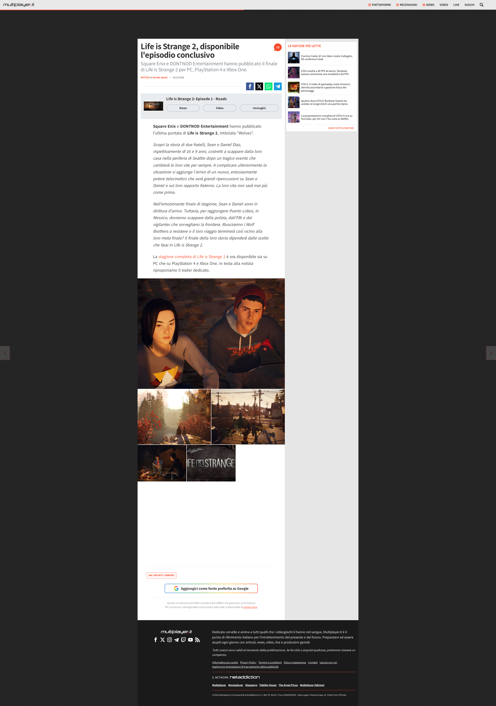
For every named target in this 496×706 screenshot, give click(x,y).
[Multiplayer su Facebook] (155, 639)
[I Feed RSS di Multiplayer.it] (197, 639)
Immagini (259, 108)
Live (456, 5)
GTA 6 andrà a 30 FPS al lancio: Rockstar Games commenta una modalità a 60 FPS (325, 72)
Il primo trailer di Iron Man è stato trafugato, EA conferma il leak (327, 57)
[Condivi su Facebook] (250, 86)
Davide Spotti (160, 77)
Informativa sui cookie (225, 662)
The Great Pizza (288, 685)
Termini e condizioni (270, 662)
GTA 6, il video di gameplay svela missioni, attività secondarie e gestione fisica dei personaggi (326, 87)
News (183, 108)
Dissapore (251, 685)
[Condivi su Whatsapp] (268, 86)
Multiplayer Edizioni (312, 685)
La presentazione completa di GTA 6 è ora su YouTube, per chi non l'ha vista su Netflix (326, 117)
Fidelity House (267, 685)
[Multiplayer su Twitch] (183, 639)
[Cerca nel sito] (481, 5)
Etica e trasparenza (295, 662)
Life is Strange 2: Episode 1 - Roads (196, 98)
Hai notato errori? (162, 575)
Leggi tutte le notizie (341, 128)
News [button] (430, 5)
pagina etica (250, 607)
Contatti (313, 662)
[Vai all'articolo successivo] (5, 353)
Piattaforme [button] (381, 5)
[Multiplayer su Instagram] (169, 639)
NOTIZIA (145, 77)
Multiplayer (219, 685)
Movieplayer (235, 685)
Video (444, 5)
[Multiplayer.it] (18, 5)
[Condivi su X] (259, 86)
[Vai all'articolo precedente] (491, 353)
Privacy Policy (248, 662)
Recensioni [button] (408, 5)
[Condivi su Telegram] (278, 86)
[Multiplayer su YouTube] (190, 639)
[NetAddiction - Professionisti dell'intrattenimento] (244, 677)
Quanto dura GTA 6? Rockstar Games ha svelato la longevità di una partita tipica (324, 102)
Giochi (469, 5)
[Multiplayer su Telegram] (176, 639)
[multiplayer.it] (176, 632)
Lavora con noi (328, 662)
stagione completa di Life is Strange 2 (191, 256)
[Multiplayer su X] (162, 639)
